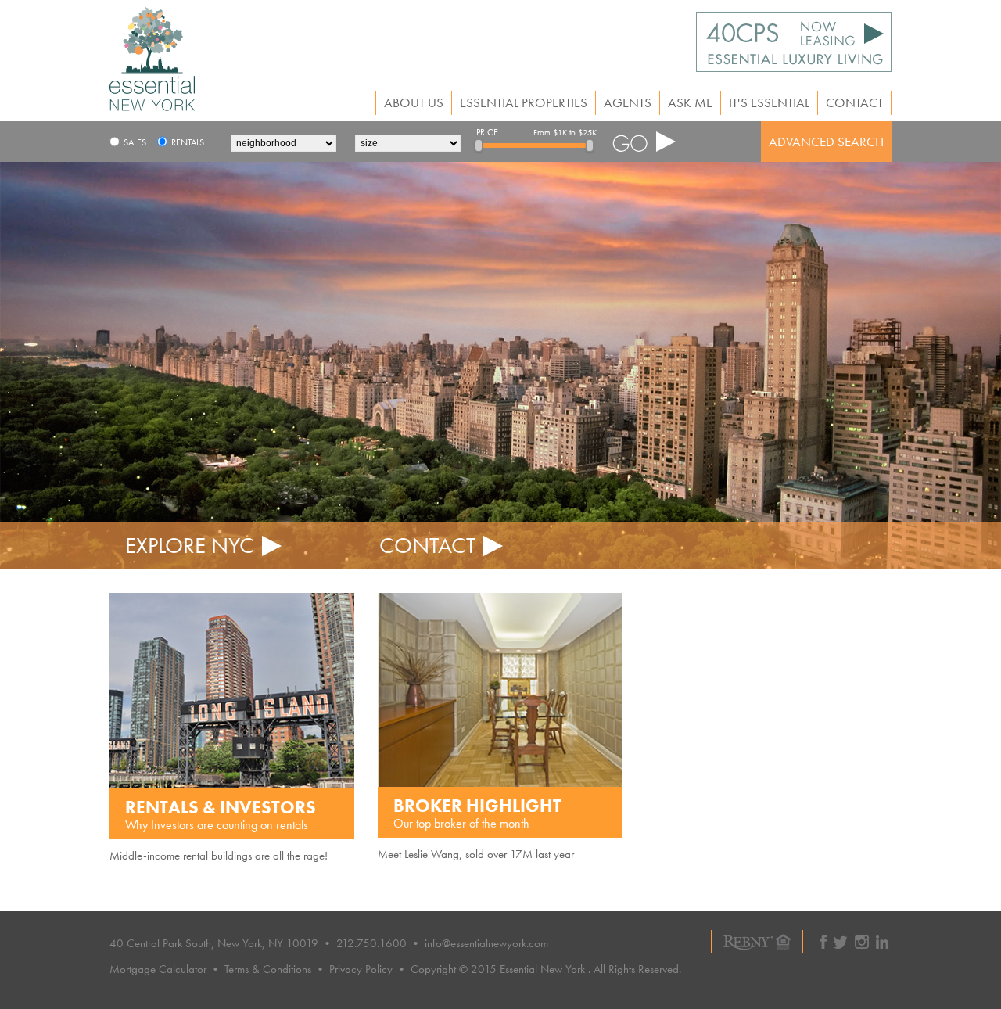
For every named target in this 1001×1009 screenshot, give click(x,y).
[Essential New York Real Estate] (152, 107)
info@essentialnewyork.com (486, 943)
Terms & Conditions (267, 969)
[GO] (644, 141)
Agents (627, 103)
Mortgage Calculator (157, 969)
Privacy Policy (361, 969)
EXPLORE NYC (189, 545)
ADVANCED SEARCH (826, 141)
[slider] (479, 145)
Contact (854, 103)
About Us (413, 103)
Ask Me (690, 103)
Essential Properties (523, 103)
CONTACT (427, 545)
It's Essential (769, 103)
